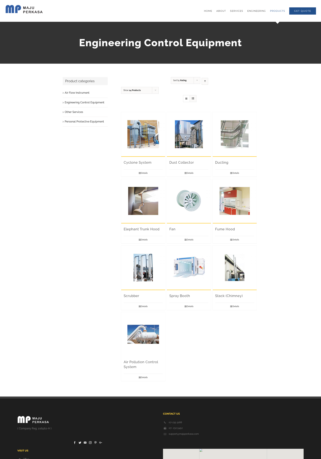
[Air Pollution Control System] (143, 334)
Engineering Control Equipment (84, 102)
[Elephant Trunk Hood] (143, 201)
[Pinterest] (95, 442)
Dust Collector (181, 162)
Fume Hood (225, 229)
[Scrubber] (143, 268)
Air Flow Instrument (77, 92)
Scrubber (131, 296)
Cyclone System (137, 162)
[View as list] (193, 98)
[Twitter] (80, 442)
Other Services (74, 112)
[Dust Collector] (189, 134)
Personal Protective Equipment (84, 121)
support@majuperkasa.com (184, 434)
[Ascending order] (205, 81)
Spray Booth (179, 296)
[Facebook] (74, 442)
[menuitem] (210, 11)
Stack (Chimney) (229, 296)
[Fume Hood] (235, 201)
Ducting (221, 162)
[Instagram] (90, 442)
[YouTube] (85, 442)
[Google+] (100, 442)
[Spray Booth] (189, 268)
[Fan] (189, 201)
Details (144, 173)
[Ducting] (235, 134)
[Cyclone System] (143, 134)
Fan (172, 229)
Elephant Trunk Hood (141, 229)
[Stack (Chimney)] (235, 268)
